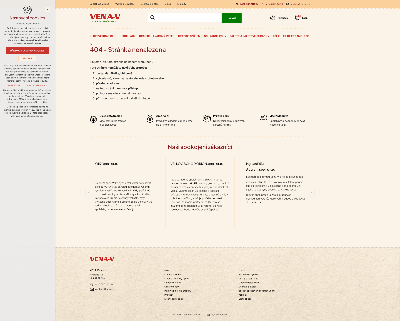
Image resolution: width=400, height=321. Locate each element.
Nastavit (27, 58)
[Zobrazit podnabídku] (116, 36)
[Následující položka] (311, 193)
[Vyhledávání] (185, 17)
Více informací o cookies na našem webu (27, 85)
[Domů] (92, 43)
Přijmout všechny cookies (27, 50)
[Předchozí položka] (89, 193)
